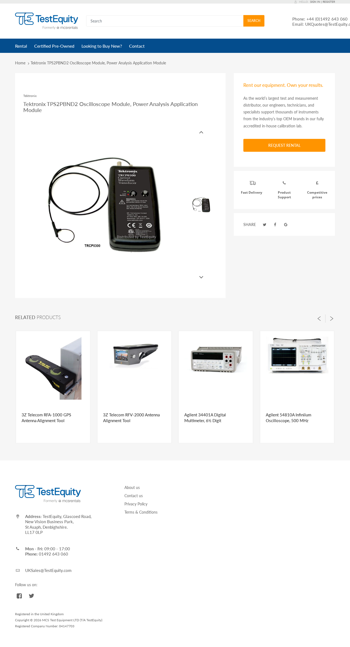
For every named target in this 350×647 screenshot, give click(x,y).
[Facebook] (275, 224)
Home (20, 63)
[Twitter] (264, 224)
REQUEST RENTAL (284, 145)
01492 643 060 (53, 553)
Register (329, 1)
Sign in (315, 1)
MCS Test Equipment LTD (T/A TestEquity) (72, 620)
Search (253, 21)
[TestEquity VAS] (46, 20)
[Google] (285, 224)
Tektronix (30, 96)
